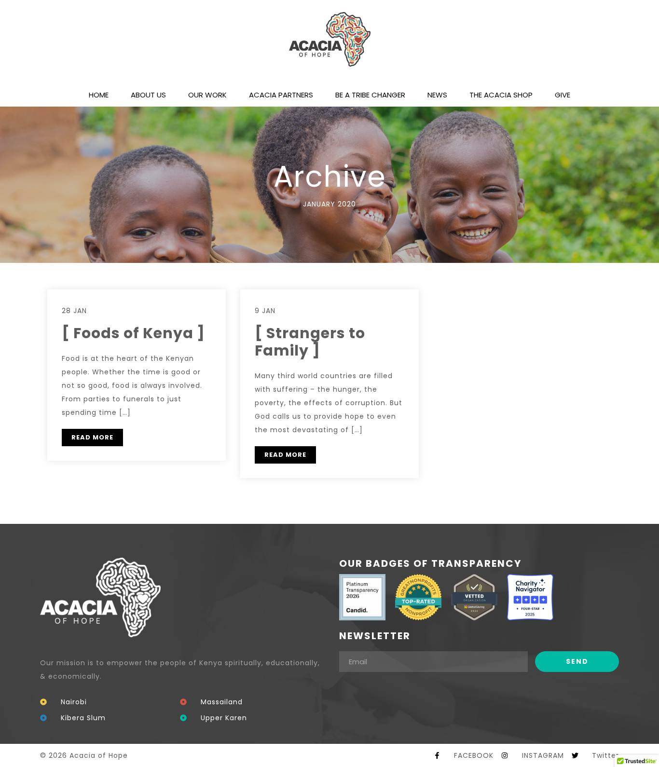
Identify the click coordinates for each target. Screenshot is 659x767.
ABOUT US (148, 95)
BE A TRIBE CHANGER (370, 95)
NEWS (437, 95)
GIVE (562, 95)
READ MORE (92, 437)
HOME (99, 95)
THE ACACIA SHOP (501, 95)
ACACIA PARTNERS (281, 95)
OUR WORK (207, 95)
